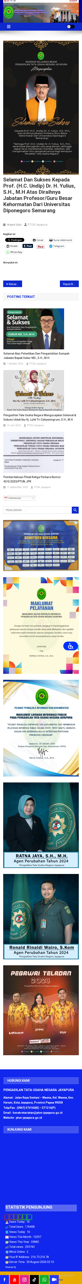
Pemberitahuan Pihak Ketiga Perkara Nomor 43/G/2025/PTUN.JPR (32, 479)
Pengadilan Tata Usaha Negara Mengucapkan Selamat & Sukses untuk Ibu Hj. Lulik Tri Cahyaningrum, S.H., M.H (39, 417)
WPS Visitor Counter (26, 1267)
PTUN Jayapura (37, 224)
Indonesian (14, 498)
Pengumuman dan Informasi (22, 218)
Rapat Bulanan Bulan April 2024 (71, 284)
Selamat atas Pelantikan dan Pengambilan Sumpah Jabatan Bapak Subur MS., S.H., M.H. (36, 355)
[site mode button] (71, 27)
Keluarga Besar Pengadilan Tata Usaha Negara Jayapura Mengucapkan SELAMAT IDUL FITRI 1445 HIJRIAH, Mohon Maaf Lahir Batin (15, 284)
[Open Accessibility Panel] (70, 646)
